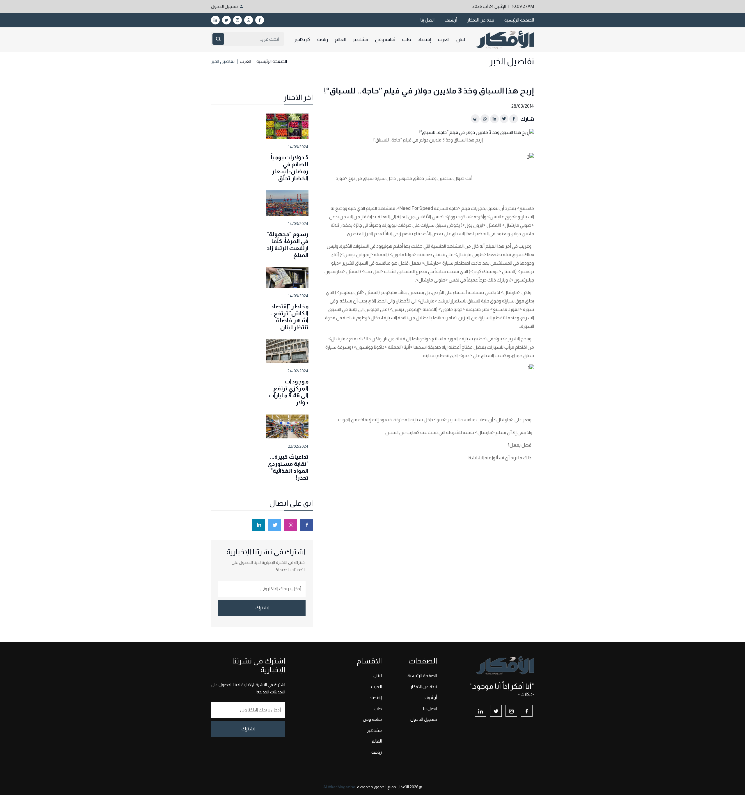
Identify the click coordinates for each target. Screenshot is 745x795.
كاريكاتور (302, 39)
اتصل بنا (427, 19)
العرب (443, 39)
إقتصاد (424, 39)
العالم (340, 39)
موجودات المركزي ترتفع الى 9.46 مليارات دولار (288, 392)
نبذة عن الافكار (480, 19)
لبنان (460, 39)
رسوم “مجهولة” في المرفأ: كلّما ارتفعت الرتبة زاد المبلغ (287, 244)
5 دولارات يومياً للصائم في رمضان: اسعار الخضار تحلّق (289, 167)
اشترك (262, 607)
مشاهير (360, 39)
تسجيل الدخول (224, 6)
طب (406, 39)
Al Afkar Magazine (339, 787)
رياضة (322, 39)
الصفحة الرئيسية (519, 19)
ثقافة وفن (385, 39)
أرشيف (451, 19)
